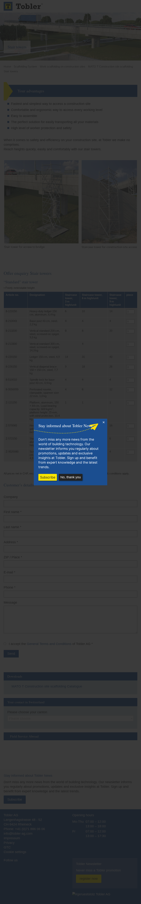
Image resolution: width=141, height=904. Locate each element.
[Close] (103, 422)
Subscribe (47, 477)
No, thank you (70, 477)
